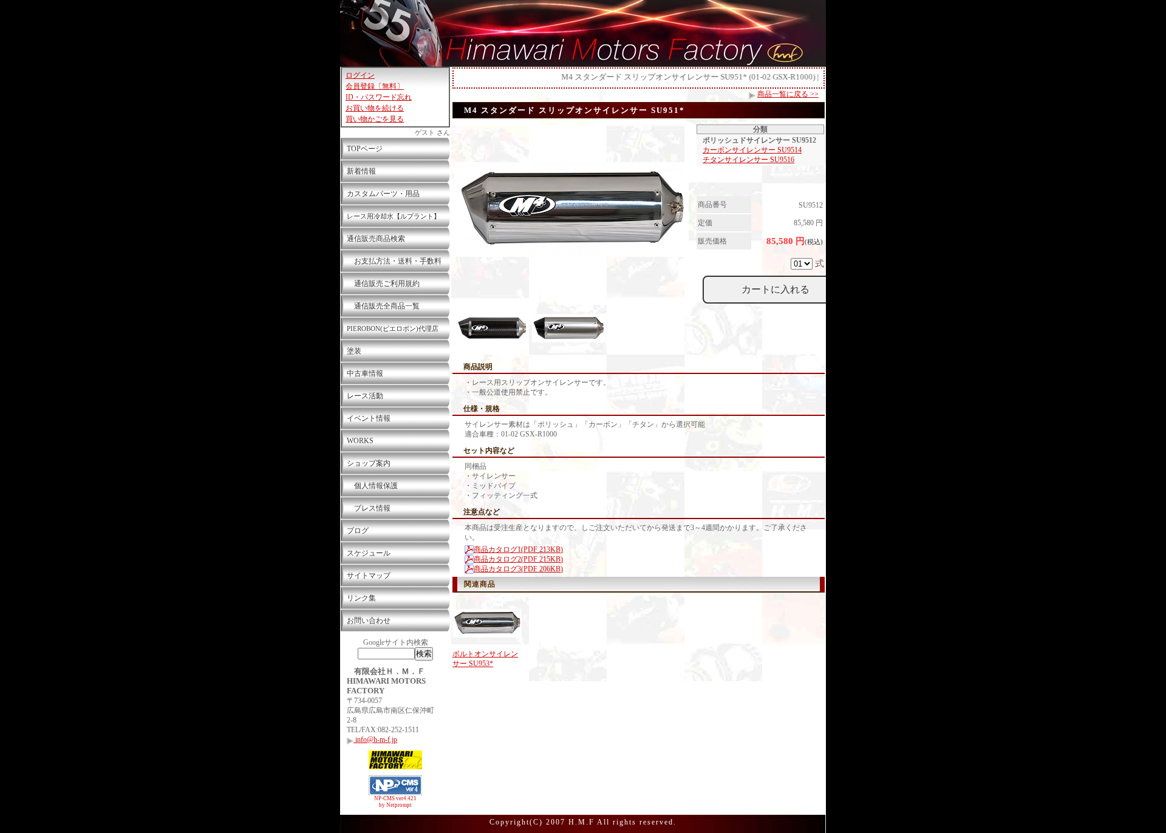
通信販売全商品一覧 (383, 306)
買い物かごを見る (375, 119)
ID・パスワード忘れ (379, 97)
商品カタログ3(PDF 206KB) (518, 569)
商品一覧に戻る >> (788, 94)
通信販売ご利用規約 (383, 283)
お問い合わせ (368, 620)
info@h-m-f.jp (375, 739)
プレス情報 (368, 508)
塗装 (354, 351)
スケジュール (368, 553)
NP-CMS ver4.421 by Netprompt (395, 801)
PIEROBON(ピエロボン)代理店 (392, 328)
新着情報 (361, 171)
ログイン (360, 75)
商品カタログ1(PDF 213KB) (518, 549)
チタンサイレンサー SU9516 (748, 159)
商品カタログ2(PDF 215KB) (518, 559)
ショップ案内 (368, 463)
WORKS (360, 441)
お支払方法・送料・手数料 (394, 261)
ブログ (358, 530)
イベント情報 (368, 418)
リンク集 (361, 598)
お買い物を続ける (375, 108)
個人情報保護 (372, 485)
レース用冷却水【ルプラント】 (393, 216)
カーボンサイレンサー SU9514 (752, 150)
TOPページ (365, 148)
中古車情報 (365, 373)
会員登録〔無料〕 (375, 86)
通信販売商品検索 (376, 238)
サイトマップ (368, 575)
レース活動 (365, 396)
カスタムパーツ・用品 (383, 193)
